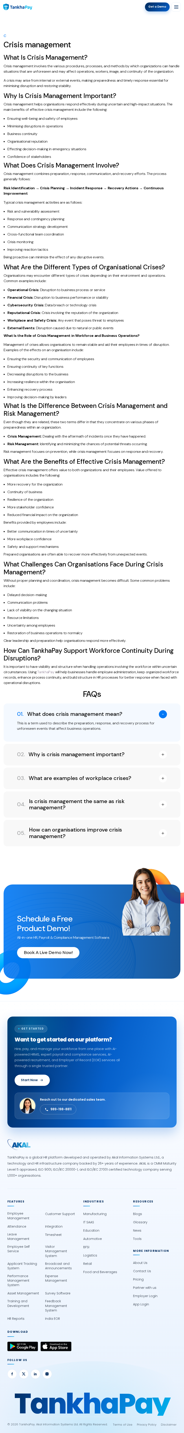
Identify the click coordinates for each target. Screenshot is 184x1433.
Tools (137, 1239)
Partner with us (144, 1287)
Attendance (16, 1226)
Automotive (92, 1239)
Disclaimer (169, 1424)
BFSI (86, 1247)
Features (15, 1201)
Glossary (140, 1222)
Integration (54, 1226)
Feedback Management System (56, 1306)
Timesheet (53, 1235)
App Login (141, 1304)
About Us (140, 1263)
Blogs (137, 1214)
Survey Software (57, 1293)
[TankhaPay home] (17, 7)
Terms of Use (122, 1424)
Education (91, 1230)
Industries (93, 1201)
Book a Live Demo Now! (48, 952)
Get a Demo (157, 7)
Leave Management (18, 1236)
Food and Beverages (100, 1272)
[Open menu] (176, 7)
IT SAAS (88, 1222)
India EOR (52, 1318)
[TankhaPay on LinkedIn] (35, 1374)
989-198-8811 (61, 1109)
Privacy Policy (146, 1424)
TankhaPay (45, 672)
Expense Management (56, 1278)
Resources (143, 1201)
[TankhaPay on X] (23, 1374)
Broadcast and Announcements (58, 1265)
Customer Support (60, 1214)
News (137, 1230)
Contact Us (142, 1271)
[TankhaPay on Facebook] (12, 1374)
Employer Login (145, 1296)
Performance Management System (18, 1280)
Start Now (29, 1080)
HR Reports (15, 1318)
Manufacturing (95, 1214)
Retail (87, 1263)
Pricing (138, 1279)
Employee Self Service (18, 1248)
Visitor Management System (56, 1251)
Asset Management (23, 1293)
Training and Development (18, 1303)
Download (17, 1332)
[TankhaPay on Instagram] (47, 1374)
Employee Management (18, 1215)
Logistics (90, 1255)
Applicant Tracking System (22, 1265)
